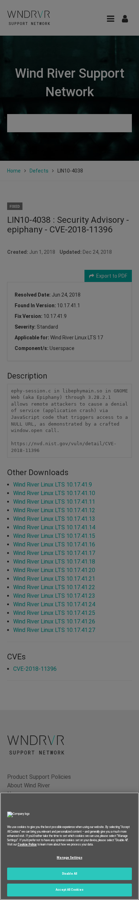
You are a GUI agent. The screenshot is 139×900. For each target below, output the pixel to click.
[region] (69, 846)
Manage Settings (69, 857)
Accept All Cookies (69, 889)
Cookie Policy (27, 844)
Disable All (69, 873)
